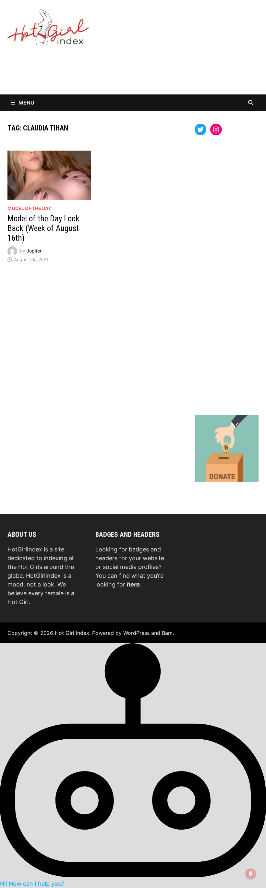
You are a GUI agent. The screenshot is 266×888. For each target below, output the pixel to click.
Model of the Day (29, 208)
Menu (26, 102)
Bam (167, 633)
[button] (133, 765)
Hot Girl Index (72, 633)
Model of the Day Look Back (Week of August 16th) (43, 228)
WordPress (136, 633)
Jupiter (34, 250)
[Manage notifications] (251, 874)
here (133, 584)
